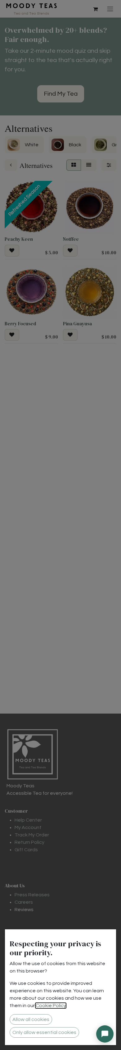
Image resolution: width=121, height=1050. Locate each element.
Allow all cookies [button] (30, 1019)
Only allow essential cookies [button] (44, 1032)
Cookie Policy (51, 1005)
